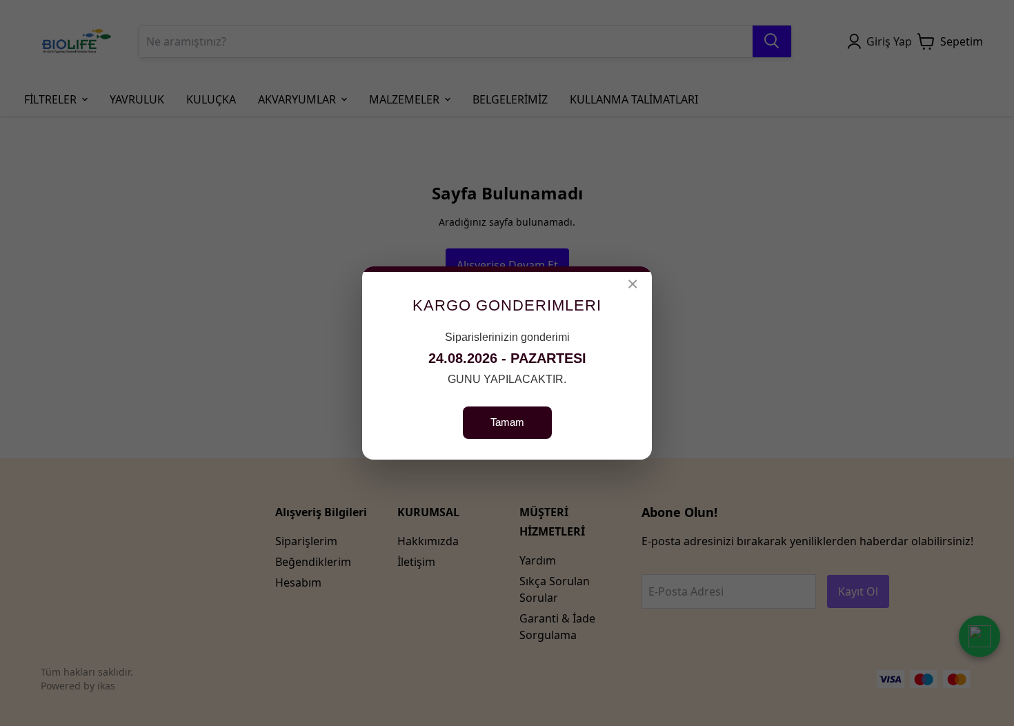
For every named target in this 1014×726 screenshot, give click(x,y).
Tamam (507, 422)
